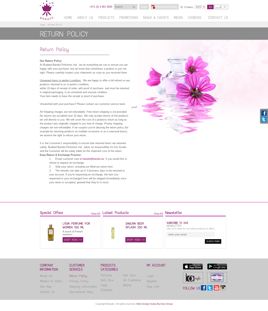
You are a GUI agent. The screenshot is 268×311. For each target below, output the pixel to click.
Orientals (106, 290)
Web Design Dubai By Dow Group (154, 304)
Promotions (128, 17)
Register (152, 281)
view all (95, 213)
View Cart (153, 286)
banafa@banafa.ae (93, 158)
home (42, 25)
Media (178, 17)
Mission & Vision (51, 281)
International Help (81, 292)
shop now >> (73, 239)
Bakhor (127, 285)
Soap (104, 285)
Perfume (106, 275)
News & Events (156, 17)
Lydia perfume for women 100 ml (76, 225)
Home (68, 17)
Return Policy (54, 49)
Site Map (46, 286)
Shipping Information (83, 286)
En (210, 6)
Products (106, 17)
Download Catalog (166, 6)
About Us (85, 17)
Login (144, 6)
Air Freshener (132, 280)
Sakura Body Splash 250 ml (136, 225)
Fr (225, 6)
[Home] (47, 19)
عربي (218, 6)
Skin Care (107, 280)
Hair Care (129, 275)
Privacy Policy (78, 281)
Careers (194, 17)
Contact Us (218, 17)
